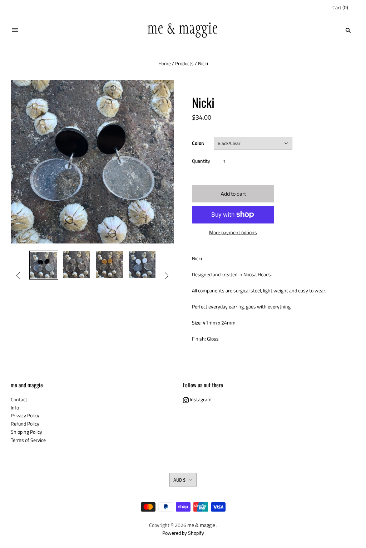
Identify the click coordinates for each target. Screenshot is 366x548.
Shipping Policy (26, 432)
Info (15, 407)
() (340, 7)
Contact (19, 399)
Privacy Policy (25, 415)
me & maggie (201, 525)
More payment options (233, 232)
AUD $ (179, 479)
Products (184, 63)
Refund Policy (25, 423)
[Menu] (15, 30)
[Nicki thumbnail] (43, 265)
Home (164, 63)
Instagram (200, 399)
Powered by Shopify (183, 533)
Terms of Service (28, 440)
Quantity (201, 161)
